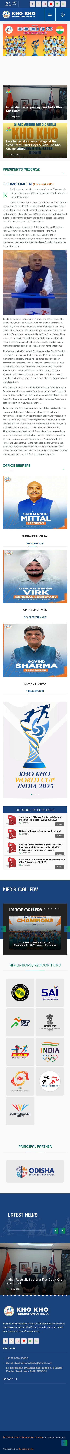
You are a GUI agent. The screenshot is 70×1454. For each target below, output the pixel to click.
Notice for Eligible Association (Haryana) (40, 831)
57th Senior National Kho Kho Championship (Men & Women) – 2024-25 (42, 860)
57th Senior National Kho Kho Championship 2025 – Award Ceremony (35, 943)
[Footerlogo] (35, 1311)
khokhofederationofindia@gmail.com (29, 1363)
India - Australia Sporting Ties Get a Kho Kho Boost (34, 109)
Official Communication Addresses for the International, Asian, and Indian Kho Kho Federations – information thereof (41, 847)
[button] (31, 794)
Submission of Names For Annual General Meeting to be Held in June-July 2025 (40, 818)
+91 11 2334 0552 (17, 1358)
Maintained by (18, 1448)
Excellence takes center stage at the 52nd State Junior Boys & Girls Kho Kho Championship (33, 144)
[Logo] (19, 12)
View (59, 824)
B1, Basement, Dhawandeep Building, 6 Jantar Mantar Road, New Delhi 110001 (34, 1369)
